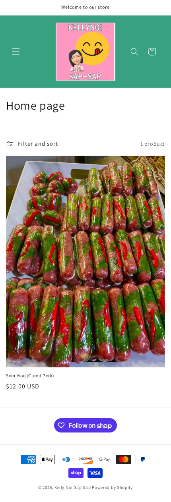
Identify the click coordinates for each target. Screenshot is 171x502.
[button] (16, 51)
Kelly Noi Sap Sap (72, 487)
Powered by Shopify (112, 487)
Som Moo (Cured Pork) (30, 375)
